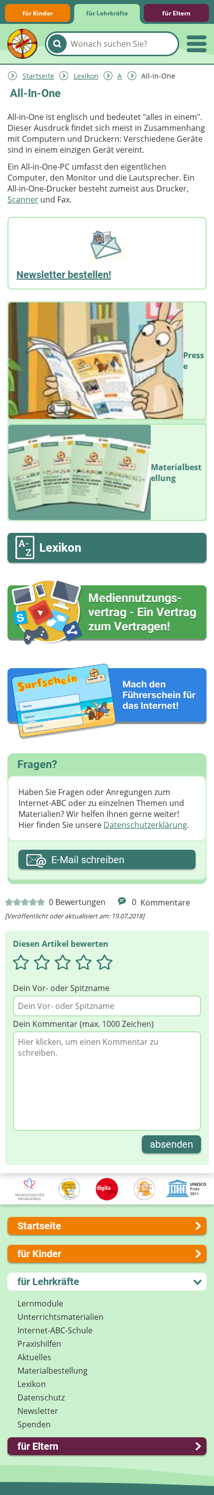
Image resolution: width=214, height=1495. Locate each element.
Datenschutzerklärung (145, 824)
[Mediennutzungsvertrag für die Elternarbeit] (107, 613)
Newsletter (37, 1410)
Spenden (34, 1424)
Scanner (22, 199)
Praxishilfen (39, 1343)
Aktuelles (34, 1357)
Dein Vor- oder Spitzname (61, 988)
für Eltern (176, 13)
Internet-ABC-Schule (55, 1330)
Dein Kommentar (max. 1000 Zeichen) (83, 1023)
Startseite (38, 76)
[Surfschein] (107, 702)
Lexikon (86, 76)
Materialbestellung (52, 1370)
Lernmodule (40, 1303)
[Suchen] (57, 43)
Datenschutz (41, 1397)
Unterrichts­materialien (60, 1316)
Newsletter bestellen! (63, 275)
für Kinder (37, 13)
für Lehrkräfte (107, 13)
